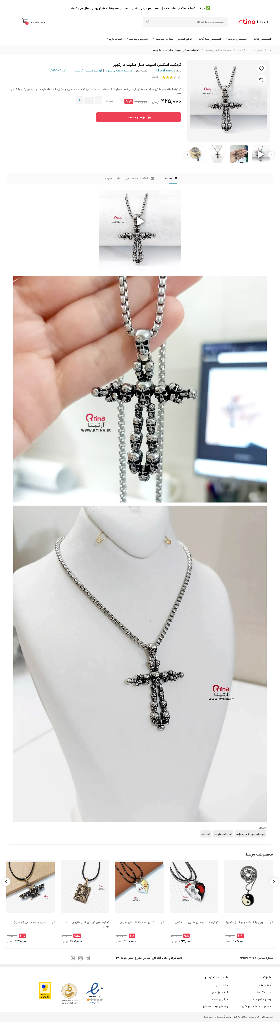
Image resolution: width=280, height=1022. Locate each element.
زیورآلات (257, 50)
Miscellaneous (165, 70)
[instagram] (80, 958)
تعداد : (108, 101)
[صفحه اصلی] (270, 50)
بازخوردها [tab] (110, 178)
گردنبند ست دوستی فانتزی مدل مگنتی (196, 922)
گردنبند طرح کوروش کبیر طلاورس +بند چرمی (87, 924)
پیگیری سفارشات (217, 999)
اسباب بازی (115, 39)
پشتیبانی (222, 985)
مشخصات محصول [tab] (138, 178)
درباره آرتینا (264, 992)
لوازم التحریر (185, 39)
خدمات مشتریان (216, 977)
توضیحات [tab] (167, 178)
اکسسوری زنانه (262, 39)
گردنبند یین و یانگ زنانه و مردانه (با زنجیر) (249, 922)
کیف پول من (220, 992)
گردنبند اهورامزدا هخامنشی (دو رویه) (34, 922)
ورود (43, 22)
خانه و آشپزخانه (164, 39)
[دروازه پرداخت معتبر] (45, 990)
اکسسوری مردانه (237, 39)
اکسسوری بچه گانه (210, 39)
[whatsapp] (73, 958)
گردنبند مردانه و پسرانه (218, 50)
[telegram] (88, 958)
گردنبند (242, 50)
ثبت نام (35, 22)
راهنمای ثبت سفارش (215, 1006)
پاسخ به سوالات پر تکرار (256, 1006)
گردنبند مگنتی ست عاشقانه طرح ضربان (142, 922)
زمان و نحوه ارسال (260, 999)
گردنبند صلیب (93, 70)
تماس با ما (264, 985)
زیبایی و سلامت (138, 39)
